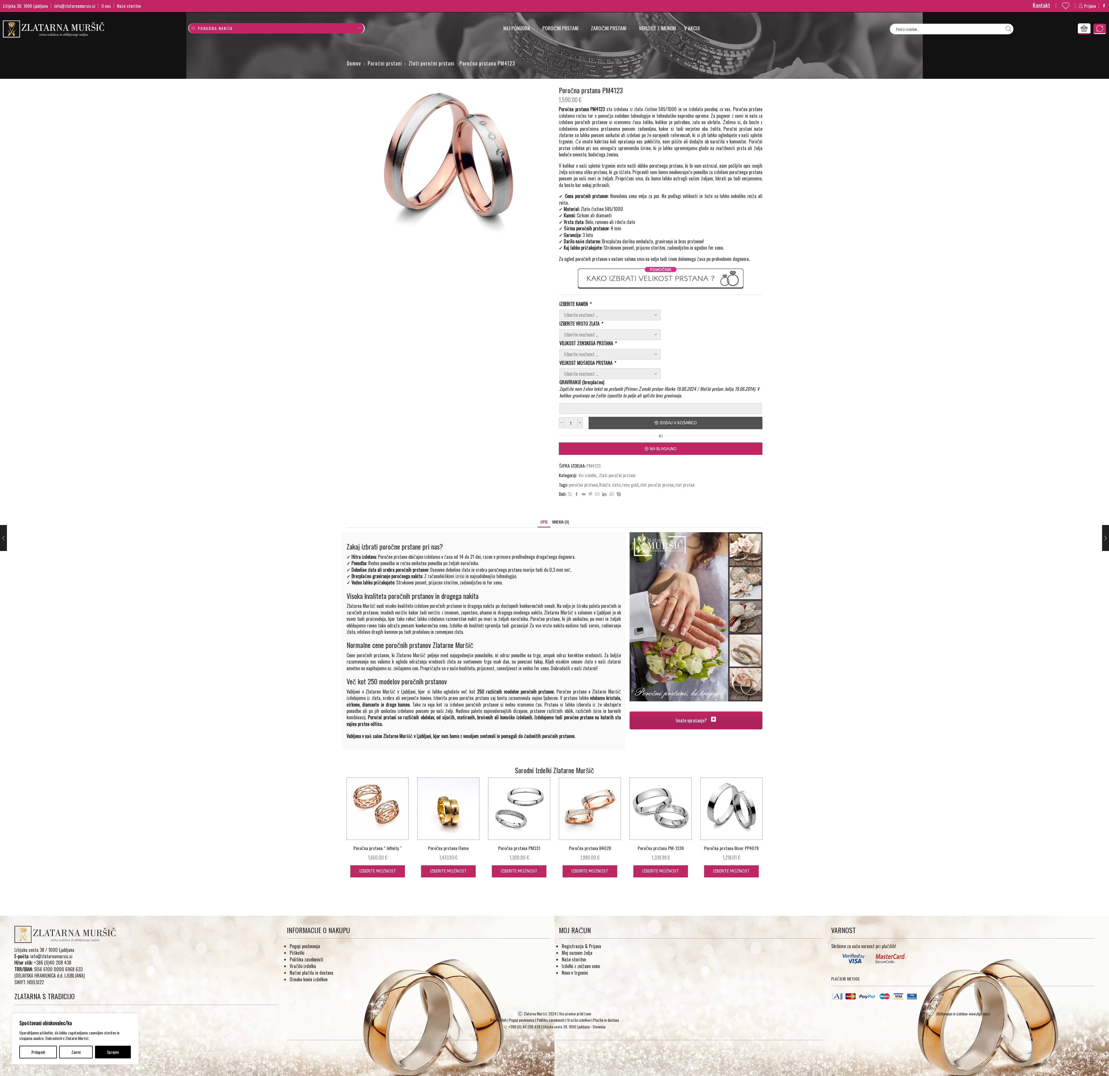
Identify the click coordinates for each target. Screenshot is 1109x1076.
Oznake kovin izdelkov (309, 979)
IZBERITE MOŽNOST (377, 871)
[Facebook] (1104, 6)
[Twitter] (569, 494)
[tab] (543, 521)
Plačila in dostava (606, 1020)
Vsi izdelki (587, 475)
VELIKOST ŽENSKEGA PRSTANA (587, 343)
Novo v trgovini (575, 972)
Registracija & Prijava (581, 946)
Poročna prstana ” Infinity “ (377, 848)
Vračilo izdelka (303, 966)
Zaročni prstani (608, 28)
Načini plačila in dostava (311, 972)
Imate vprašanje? (692, 720)
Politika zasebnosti (306, 959)
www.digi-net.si (979, 1014)
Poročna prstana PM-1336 (661, 848)
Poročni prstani (560, 28)
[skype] (618, 494)
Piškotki (297, 952)
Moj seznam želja (577, 952)
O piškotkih (498, 1020)
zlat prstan (685, 484)
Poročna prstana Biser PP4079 (731, 848)
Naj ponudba (516, 28)
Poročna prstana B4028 (590, 848)
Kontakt (1041, 5)
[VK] (583, 494)
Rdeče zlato (609, 484)
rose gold (630, 484)
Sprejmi (113, 1052)
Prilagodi (38, 1052)
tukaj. (539, 661)
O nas (106, 6)
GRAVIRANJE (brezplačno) (581, 382)
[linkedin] (604, 494)
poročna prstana (583, 484)
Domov (354, 63)
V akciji (692, 28)
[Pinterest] (590, 494)
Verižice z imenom (657, 28)
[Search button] (1008, 29)
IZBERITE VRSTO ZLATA (580, 323)
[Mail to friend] (597, 494)
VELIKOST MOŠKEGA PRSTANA (587, 363)
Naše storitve (129, 6)
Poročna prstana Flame (448, 848)
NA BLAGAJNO (663, 449)
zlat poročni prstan (657, 484)
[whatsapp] (611, 494)
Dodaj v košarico (678, 423)
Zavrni (76, 1052)
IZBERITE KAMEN (575, 304)
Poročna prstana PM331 (519, 848)
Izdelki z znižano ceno (581, 966)
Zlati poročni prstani (432, 63)
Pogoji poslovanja (305, 946)
